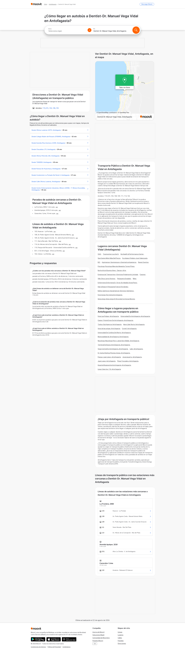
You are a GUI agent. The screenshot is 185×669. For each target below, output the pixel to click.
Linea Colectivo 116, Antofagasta (109, 369)
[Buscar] (136, 30)
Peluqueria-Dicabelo (124, 278)
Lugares (120, 635)
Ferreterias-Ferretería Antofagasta (110, 295)
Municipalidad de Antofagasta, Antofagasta (113, 337)
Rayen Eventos (143, 262)
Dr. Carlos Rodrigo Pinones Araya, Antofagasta (114, 353)
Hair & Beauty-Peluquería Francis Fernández (113, 287)
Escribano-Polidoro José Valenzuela (134, 258)
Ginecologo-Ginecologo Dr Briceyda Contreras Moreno (116, 299)
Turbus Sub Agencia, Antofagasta (109, 324)
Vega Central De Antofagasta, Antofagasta (113, 349)
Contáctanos (66, 647)
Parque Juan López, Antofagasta (109, 357)
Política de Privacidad (54, 647)
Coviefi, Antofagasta (129, 328)
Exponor (142, 274)
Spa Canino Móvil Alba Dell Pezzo (109, 258)
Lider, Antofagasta (136, 349)
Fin (94, 28)
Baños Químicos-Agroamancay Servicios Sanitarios (116, 291)
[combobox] (67, 31)
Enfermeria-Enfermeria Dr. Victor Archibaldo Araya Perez (117, 283)
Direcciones (122, 643)
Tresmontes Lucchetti (111, 254)
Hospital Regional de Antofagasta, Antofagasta (114, 365)
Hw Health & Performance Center (132, 254)
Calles (120, 638)
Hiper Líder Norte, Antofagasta (133, 324)
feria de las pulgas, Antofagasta (109, 328)
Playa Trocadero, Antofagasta (127, 361)
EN (95, 644)
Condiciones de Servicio (38, 647)
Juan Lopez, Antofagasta (106, 361)
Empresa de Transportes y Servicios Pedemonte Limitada (118, 274)
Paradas (121, 641)
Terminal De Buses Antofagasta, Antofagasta (114, 345)
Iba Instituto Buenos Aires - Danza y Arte (112, 270)
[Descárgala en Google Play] (38, 639)
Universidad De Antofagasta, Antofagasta (135, 316)
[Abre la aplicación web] (69, 639)
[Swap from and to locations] (89, 30)
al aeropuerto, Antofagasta (132, 357)
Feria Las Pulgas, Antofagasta (108, 316)
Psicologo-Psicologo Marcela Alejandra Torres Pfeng (116, 266)
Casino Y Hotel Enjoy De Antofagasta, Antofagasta (115, 320)
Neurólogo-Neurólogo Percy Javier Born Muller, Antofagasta (118, 341)
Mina (134, 278)
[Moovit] (36, 4)
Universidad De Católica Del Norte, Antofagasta (114, 332)
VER (57, 207)
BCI (99, 262)
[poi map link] (124, 91)
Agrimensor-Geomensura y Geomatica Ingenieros (119, 262)
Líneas (120, 632)
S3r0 (99, 254)
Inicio (49, 28)
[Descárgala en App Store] (53, 639)
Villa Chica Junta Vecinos (106, 278)
